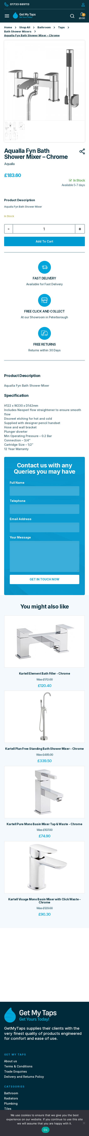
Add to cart (44, 241)
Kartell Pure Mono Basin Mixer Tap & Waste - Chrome (44, 824)
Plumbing (11, 1103)
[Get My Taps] (24, 17)
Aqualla (9, 164)
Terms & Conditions (18, 1066)
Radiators (11, 1098)
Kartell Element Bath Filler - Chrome (44, 673)
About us (10, 1061)
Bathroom (44, 27)
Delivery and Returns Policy (24, 1076)
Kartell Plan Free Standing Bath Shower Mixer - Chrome (44, 748)
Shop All (24, 27)
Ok (45, 1129)
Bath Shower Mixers (17, 31)
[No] (84, 1123)
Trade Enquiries (15, 1071)
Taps (61, 27)
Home (8, 27)
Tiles (7, 1108)
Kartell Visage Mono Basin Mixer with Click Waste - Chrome (44, 900)
